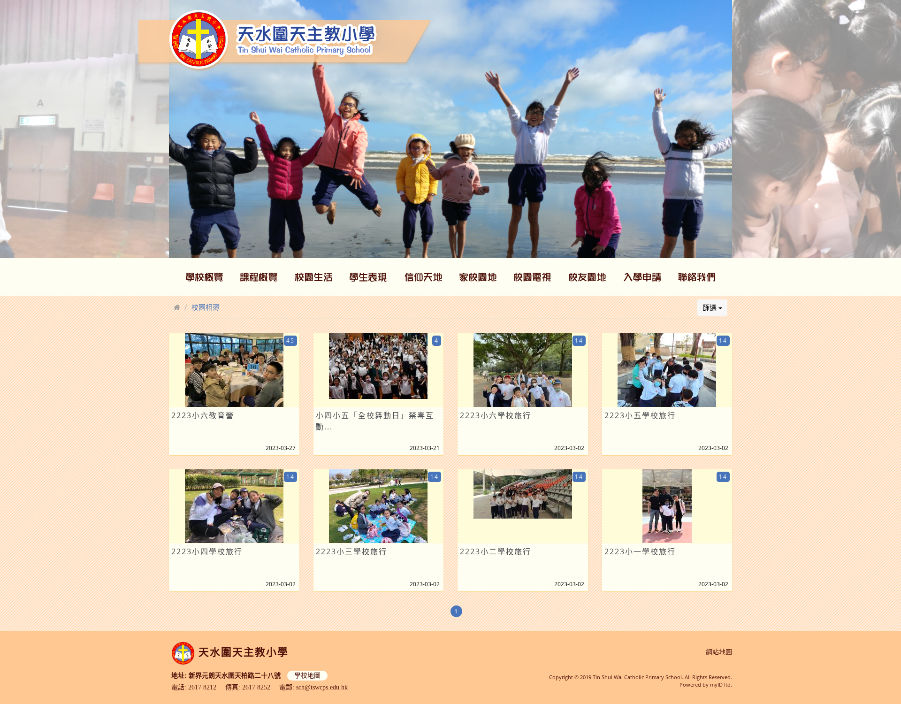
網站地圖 (719, 652)
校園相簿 (205, 307)
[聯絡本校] (697, 277)
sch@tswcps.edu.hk (322, 687)
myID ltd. (721, 684)
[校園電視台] (532, 277)
